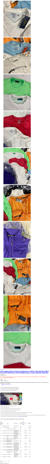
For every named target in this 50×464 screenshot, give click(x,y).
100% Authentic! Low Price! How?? (6, 384)
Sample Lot (19, 416)
